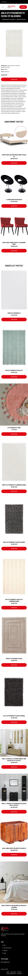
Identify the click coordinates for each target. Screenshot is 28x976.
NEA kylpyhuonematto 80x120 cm (14, 370)
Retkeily (5, 950)
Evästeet (19, 972)
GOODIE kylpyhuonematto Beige (14, 658)
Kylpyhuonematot (21, 19)
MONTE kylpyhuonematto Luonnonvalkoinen (14, 485)
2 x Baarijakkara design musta (14, 199)
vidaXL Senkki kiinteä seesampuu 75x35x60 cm (14, 848)
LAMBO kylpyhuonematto (14, 313)
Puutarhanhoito (7, 948)
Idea (4, 945)
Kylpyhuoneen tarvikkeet (8, 19)
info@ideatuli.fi (4, 1)
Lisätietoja (14, 79)
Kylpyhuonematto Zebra (14, 427)
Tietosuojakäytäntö (11, 973)
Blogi (4, 953)
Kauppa (23, 7)
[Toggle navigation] (2, 7)
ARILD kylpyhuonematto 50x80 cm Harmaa (14, 542)
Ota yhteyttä (13, 972)
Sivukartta (19, 973)
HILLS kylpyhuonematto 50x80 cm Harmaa (14, 716)
